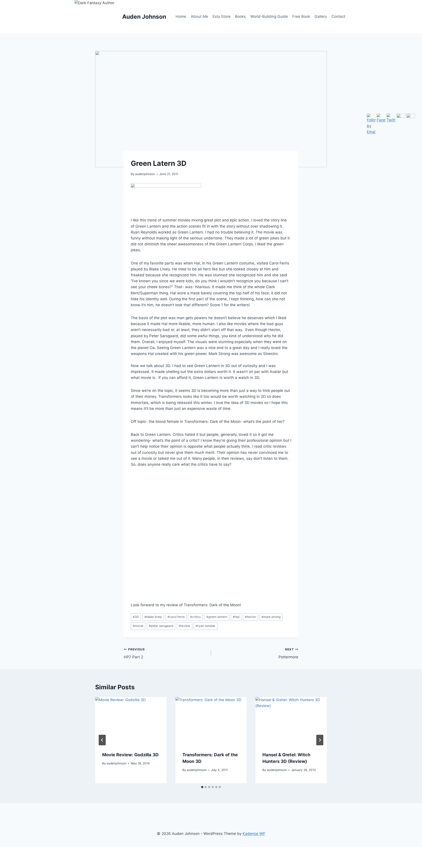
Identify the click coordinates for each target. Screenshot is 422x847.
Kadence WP (254, 833)
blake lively (153, 617)
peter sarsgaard (161, 626)
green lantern (216, 617)
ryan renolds (205, 626)
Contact (338, 16)
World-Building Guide (269, 16)
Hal (236, 617)
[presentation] (131, 720)
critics (195, 617)
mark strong (271, 617)
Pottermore (288, 653)
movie (138, 626)
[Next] (319, 740)
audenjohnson (145, 174)
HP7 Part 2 (134, 653)
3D (136, 617)
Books (240, 16)
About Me (199, 16)
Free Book (301, 16)
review (184, 626)
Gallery (321, 16)
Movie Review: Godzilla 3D (130, 754)
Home (181, 16)
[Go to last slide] (102, 740)
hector (250, 617)
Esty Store (222, 16)
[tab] (202, 787)
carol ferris (176, 617)
